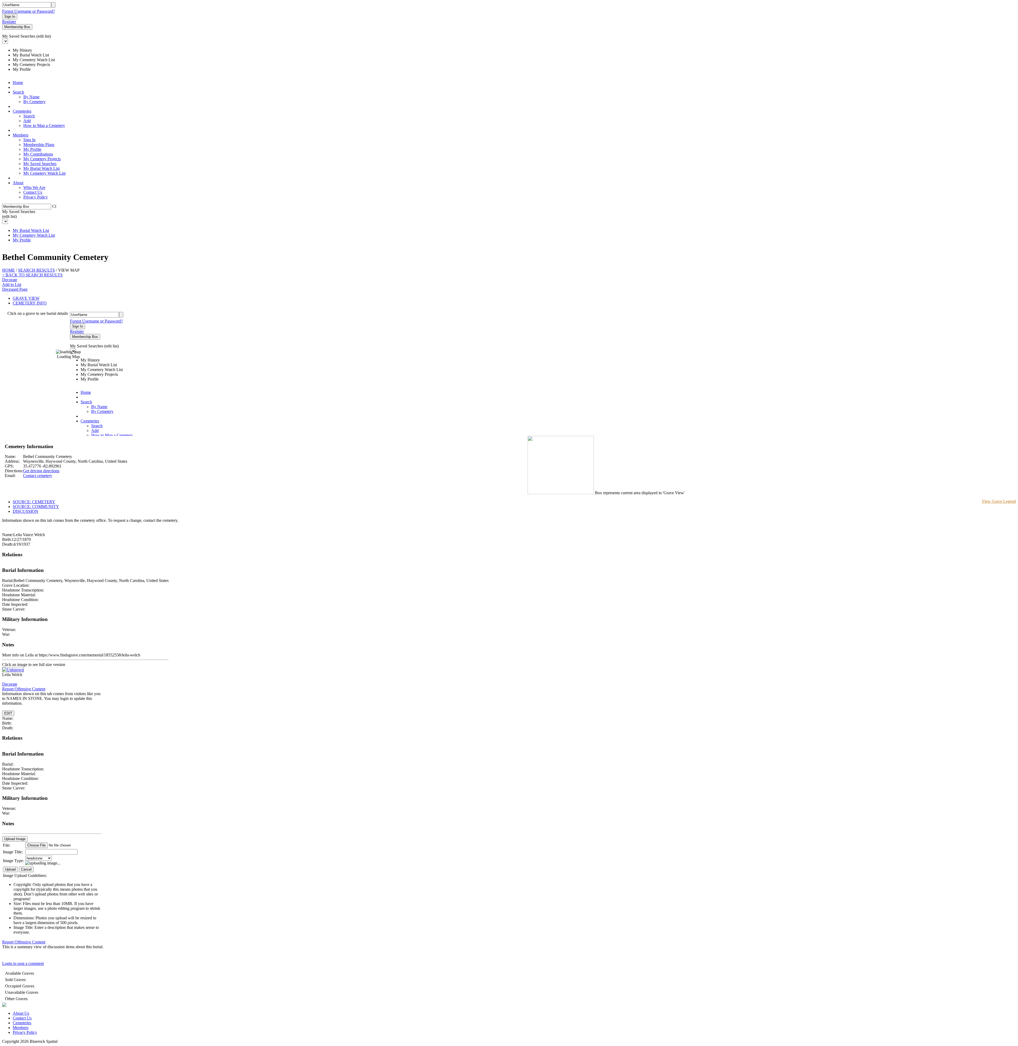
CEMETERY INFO (30, 303)
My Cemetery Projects (42, 159)
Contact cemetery (37, 475)
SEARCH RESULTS (36, 270)
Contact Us (32, 192)
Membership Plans (38, 144)
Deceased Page (15, 289)
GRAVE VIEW (26, 298)
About (18, 182)
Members (20, 135)
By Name (31, 97)
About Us (21, 1013)
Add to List (11, 284)
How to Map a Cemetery (44, 125)
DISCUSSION (25, 511)
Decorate (9, 279)
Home (18, 82)
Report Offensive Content (23, 689)
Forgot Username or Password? (28, 11)
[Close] (54, 206)
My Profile (32, 149)
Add (27, 120)
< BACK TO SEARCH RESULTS (32, 275)
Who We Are (34, 187)
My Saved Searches (39, 163)
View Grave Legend (999, 501)
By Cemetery (34, 101)
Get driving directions (41, 471)
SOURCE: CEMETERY (34, 502)
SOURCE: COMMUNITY (36, 506)
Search (18, 92)
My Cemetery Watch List (44, 173)
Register (9, 21)
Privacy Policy (35, 197)
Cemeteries (22, 111)
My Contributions (38, 154)
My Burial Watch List (41, 168)
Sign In (29, 140)
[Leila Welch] (13, 669)
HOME (8, 270)
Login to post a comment (23, 963)
